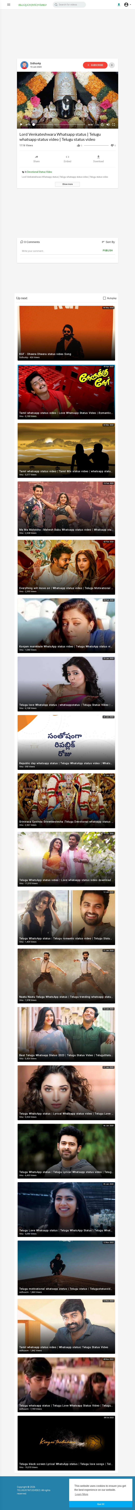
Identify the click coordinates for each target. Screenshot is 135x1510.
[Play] (21, 124)
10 (102, 124)
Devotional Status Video (39, 172)
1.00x (97, 125)
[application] (67, 100)
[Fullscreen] (113, 124)
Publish (108, 250)
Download (98, 161)
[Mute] (108, 124)
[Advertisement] (67, 36)
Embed (67, 161)
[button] (127, 4)
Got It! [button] (100, 1504)
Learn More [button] (81, 1494)
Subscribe (96, 65)
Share (36, 161)
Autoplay (112, 298)
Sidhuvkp (35, 63)
